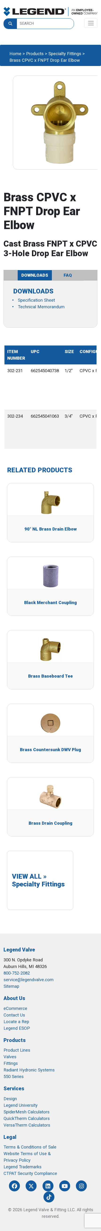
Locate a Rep (16, 1021)
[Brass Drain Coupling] (50, 796)
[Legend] (50, 11)
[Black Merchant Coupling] (50, 576)
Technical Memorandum (41, 306)
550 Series (14, 1076)
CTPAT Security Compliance (30, 1173)
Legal (10, 1137)
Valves (10, 1056)
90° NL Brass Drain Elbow (50, 529)
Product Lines (17, 1050)
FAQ (68, 275)
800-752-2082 (17, 973)
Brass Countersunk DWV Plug (50, 749)
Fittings (11, 1063)
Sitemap (11, 986)
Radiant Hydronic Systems (29, 1070)
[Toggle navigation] (90, 23)
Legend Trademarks (23, 1166)
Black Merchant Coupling (50, 602)
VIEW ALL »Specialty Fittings (38, 880)
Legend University (21, 1105)
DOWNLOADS (34, 275)
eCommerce (15, 1008)
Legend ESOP (17, 1028)
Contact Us (14, 1015)
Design (10, 1098)
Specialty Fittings (64, 53)
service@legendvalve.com (29, 979)
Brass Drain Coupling (50, 823)
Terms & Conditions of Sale (30, 1147)
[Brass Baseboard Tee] (50, 649)
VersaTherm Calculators (27, 1125)
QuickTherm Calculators (27, 1118)
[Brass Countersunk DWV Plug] (50, 723)
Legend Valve (19, 950)
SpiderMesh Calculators (27, 1112)
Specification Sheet (36, 300)
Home (15, 53)
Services (14, 1088)
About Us (14, 998)
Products (35, 53)
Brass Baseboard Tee (50, 676)
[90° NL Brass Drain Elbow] (50, 502)
